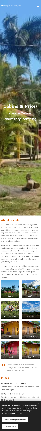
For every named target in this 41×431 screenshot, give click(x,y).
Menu (37, 5)
